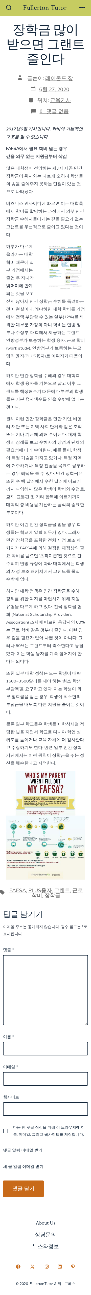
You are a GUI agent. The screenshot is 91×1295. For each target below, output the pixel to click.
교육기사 (60, 100)
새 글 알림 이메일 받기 (23, 1166)
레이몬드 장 (59, 78)
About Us (45, 1223)
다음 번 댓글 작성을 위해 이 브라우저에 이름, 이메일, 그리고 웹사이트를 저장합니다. (49, 1131)
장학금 (52, 895)
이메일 (10, 1067)
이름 (8, 1037)
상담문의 (45, 1234)
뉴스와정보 (45, 1246)
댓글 (8, 950)
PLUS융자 (40, 890)
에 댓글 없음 (54, 111)
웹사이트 (11, 1097)
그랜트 (62, 890)
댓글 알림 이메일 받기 (22, 1150)
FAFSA (17, 890)
